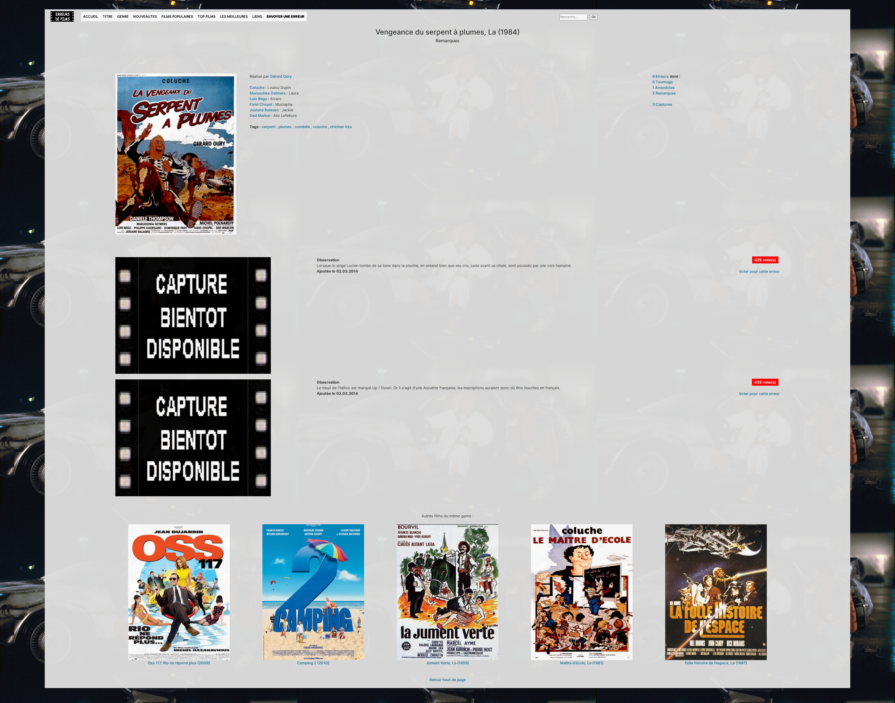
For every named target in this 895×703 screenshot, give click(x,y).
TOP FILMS (206, 16)
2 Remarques (664, 93)
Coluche (257, 87)
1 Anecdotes (663, 87)
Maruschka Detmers (268, 93)
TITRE (108, 16)
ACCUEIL (90, 16)
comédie (303, 126)
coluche (320, 126)
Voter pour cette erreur (759, 271)
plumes (286, 126)
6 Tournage (662, 82)
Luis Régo (259, 98)
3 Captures (662, 104)
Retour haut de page (448, 679)
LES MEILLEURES (234, 16)
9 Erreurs (660, 76)
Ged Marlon (260, 115)
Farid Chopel (261, 104)
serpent (269, 126)
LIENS (257, 16)
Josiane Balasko (265, 110)
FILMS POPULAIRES (177, 16)
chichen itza (341, 126)
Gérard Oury (281, 76)
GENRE (123, 16)
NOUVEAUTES (145, 16)
